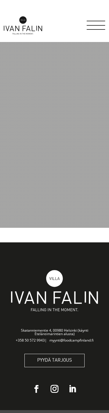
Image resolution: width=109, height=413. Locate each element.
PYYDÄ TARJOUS (54, 360)
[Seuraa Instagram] (54, 389)
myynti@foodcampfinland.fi (71, 340)
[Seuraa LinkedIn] (73, 389)
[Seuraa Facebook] (36, 389)
